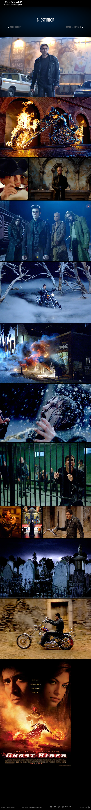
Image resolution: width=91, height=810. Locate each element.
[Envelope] (71, 807)
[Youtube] (67, 807)
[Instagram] (59, 807)
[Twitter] (56, 807)
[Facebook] (52, 807)
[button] (84, 3)
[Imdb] (63, 807)
